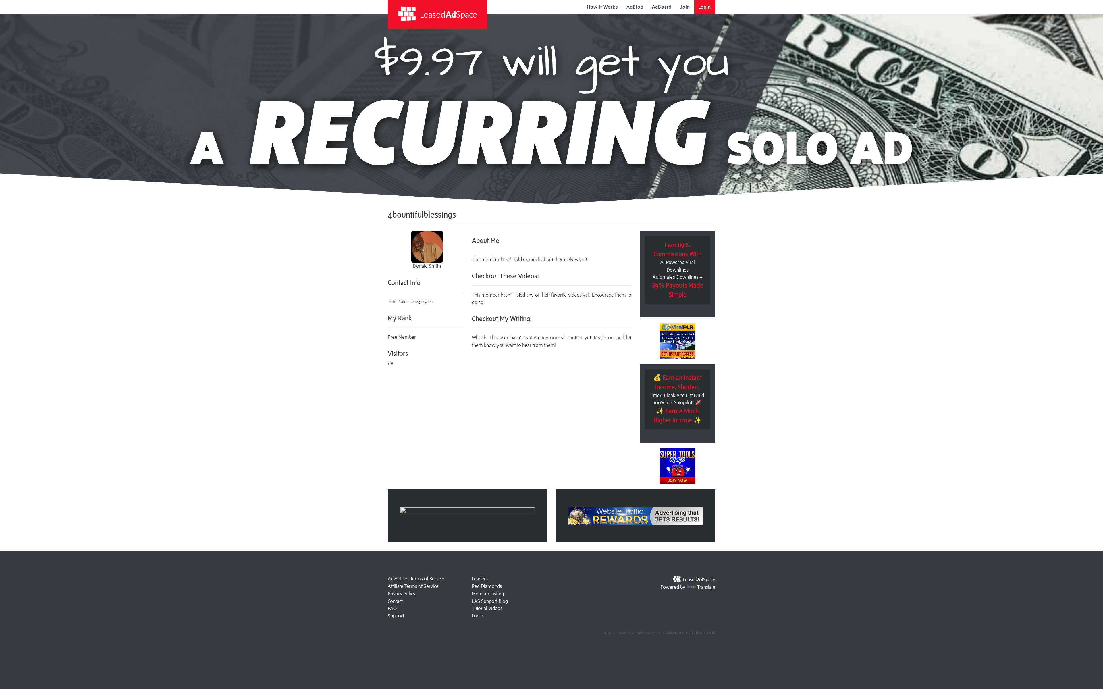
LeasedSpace (447, 14)
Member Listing (488, 593)
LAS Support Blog (490, 601)
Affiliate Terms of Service (413, 586)
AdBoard (662, 7)
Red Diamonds (487, 586)
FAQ (392, 608)
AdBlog (634, 7)
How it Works (602, 7)
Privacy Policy (402, 593)
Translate (706, 587)
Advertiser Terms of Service (416, 579)
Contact (395, 601)
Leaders (480, 579)
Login (705, 7)
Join (685, 7)
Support (396, 616)
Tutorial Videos (487, 608)
